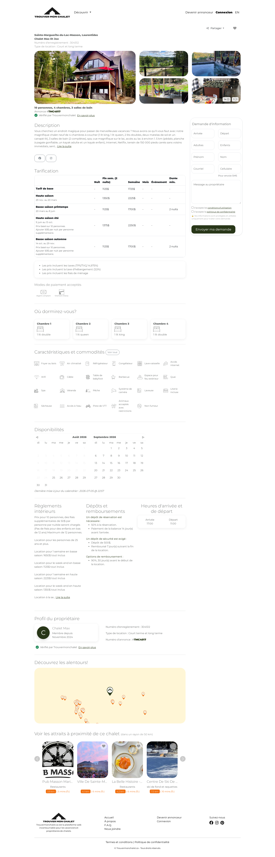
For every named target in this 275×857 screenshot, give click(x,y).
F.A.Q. (108, 825)
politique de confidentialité (221, 211)
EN (237, 12)
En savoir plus (86, 115)
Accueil (109, 817)
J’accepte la (214, 211)
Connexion (224, 12)
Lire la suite (64, 146)
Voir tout (112, 352)
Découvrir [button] (81, 12)
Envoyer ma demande (213, 229)
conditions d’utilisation (220, 208)
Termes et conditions (119, 842)
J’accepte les (213, 208)
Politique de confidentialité (152, 842)
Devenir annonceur (199, 12)
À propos (110, 821)
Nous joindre (112, 828)
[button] (112, 702)
